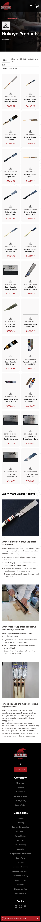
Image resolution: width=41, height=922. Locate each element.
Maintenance (20, 893)
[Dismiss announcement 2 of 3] (37, 918)
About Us (20, 787)
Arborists (20, 840)
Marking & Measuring (20, 871)
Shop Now (20, 783)
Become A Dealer (20, 796)
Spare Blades (20, 836)
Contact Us (20, 792)
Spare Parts (20, 858)
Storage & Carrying (20, 867)
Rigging (20, 863)
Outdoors (20, 818)
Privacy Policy (20, 801)
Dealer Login (20, 769)
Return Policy (20, 805)
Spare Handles (20, 880)
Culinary (20, 885)
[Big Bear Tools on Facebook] (16, 906)
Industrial (20, 849)
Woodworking (20, 845)
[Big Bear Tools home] (6, 6)
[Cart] (37, 6)
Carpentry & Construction (20, 854)
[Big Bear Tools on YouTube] (25, 906)
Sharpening (20, 831)
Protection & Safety (20, 876)
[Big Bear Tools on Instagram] (20, 906)
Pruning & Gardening (20, 827)
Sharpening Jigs (20, 889)
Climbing (20, 823)
